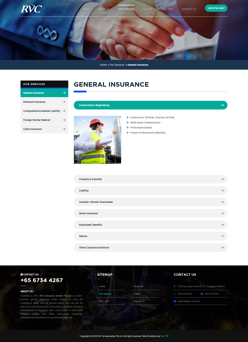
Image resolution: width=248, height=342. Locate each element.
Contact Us (189, 9)
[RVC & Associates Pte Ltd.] (31, 8)
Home (85, 9)
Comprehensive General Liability (41, 111)
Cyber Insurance (32, 129)
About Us (103, 9)
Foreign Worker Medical (36, 120)
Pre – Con (167, 9)
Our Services (126, 9)
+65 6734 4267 (216, 8)
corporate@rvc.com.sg (188, 301)
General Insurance (33, 92)
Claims (148, 9)
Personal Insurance (34, 102)
